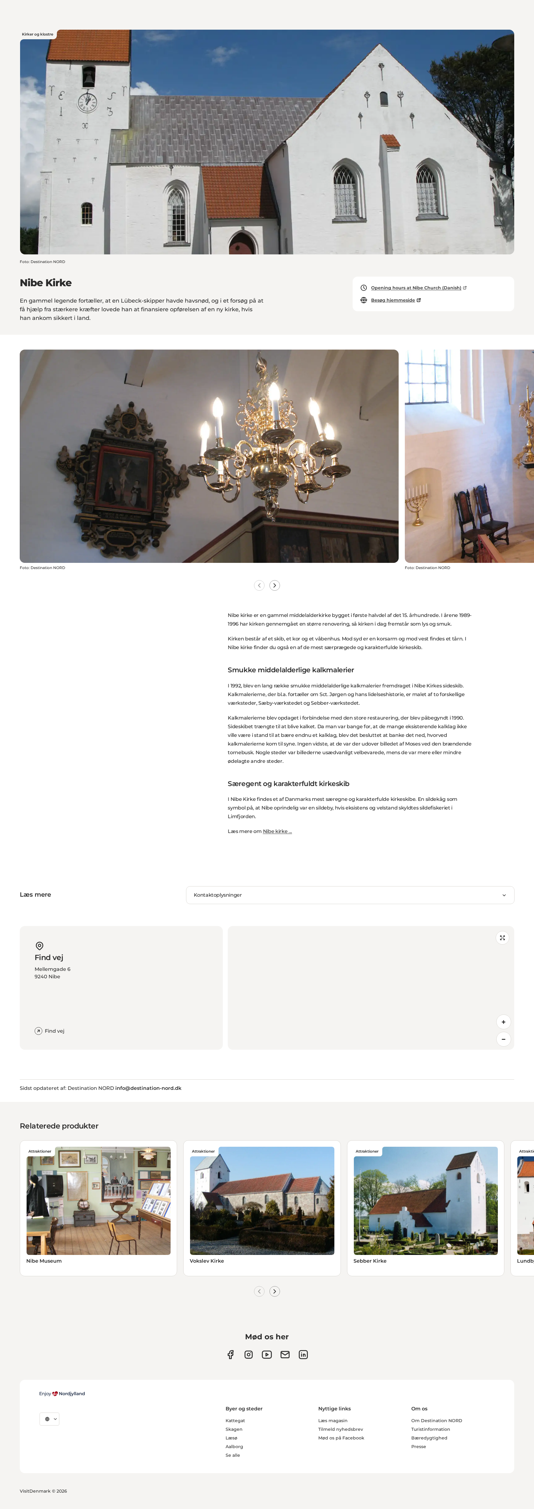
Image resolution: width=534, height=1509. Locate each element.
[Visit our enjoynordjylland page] (230, 1354)
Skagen (234, 1429)
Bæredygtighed (429, 1438)
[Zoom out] (503, 1039)
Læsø (231, 1438)
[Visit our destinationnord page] (303, 1354)
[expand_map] (502, 938)
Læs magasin (333, 1420)
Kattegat (235, 1420)
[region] (371, 988)
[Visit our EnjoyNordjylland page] (266, 1354)
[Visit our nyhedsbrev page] (285, 1354)
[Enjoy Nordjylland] (62, 1393)
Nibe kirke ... (277, 831)
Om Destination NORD (436, 1420)
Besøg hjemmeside (393, 300)
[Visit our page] (248, 1354)
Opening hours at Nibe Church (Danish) (416, 288)
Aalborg (234, 1446)
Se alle (233, 1455)
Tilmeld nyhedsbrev (340, 1429)
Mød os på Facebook (341, 1438)
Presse (418, 1446)
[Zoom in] (503, 1021)
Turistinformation (430, 1429)
